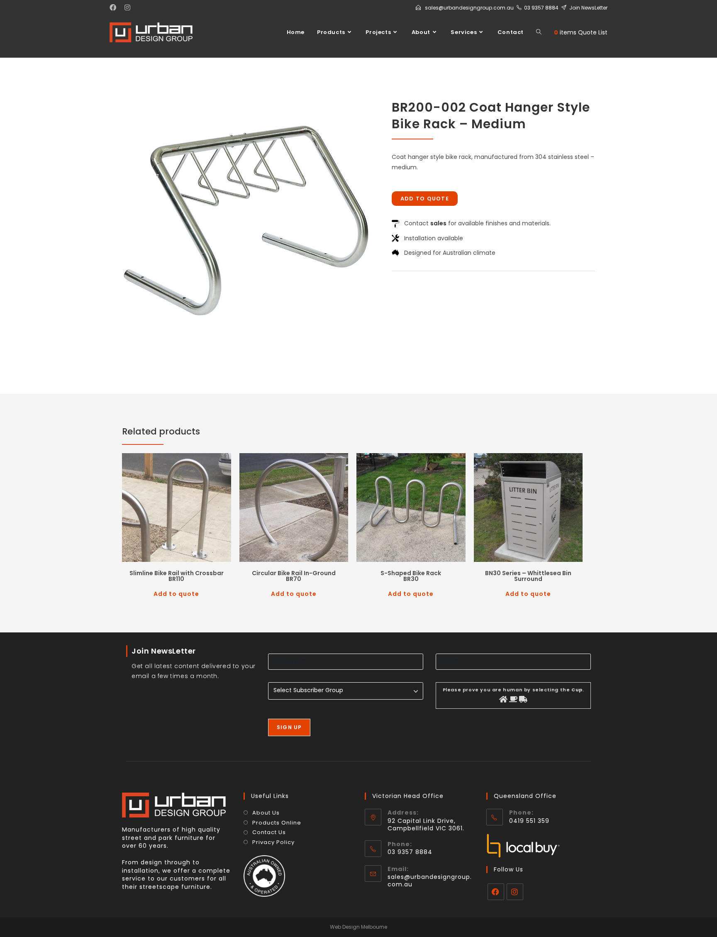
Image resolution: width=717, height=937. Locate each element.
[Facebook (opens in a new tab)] (115, 8)
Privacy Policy (273, 842)
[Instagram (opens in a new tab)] (127, 8)
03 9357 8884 (541, 7)
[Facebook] (496, 891)
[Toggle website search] (539, 32)
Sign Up (289, 727)
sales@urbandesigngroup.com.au (469, 7)
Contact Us (269, 832)
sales (438, 223)
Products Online (276, 823)
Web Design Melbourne (358, 926)
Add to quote (424, 199)
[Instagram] (515, 891)
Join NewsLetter (588, 7)
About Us (266, 813)
